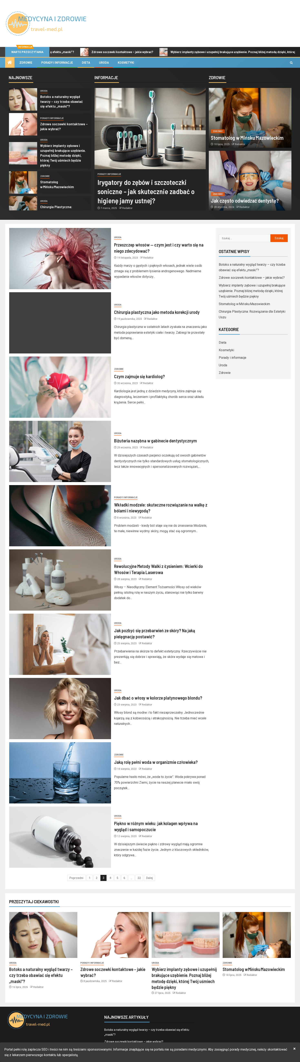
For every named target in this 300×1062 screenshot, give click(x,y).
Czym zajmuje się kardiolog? (139, 376)
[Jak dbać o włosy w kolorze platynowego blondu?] (60, 708)
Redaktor (127, 208)
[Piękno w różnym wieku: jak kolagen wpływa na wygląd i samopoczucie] (60, 837)
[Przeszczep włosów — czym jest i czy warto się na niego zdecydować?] (60, 258)
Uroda (104, 62)
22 (139, 878)
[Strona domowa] (10, 63)
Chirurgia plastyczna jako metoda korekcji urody (157, 312)
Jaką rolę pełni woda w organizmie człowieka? (156, 762)
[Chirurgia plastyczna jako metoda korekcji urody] (60, 322)
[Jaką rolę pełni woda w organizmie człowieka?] (60, 772)
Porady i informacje (57, 62)
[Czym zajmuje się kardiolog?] (60, 387)
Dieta (86, 62)
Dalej (149, 878)
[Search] (291, 63)
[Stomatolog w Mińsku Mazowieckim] (23, 182)
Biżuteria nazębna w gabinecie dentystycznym (155, 440)
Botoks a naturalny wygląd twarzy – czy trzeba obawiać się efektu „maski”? (61, 101)
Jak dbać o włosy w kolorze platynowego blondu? (158, 697)
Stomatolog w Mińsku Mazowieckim (57, 184)
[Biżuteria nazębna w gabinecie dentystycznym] (60, 451)
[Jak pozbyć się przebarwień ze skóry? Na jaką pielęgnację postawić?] (60, 644)
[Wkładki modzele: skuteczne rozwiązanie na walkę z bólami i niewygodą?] (60, 515)
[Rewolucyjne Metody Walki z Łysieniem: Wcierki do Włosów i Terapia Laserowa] (60, 580)
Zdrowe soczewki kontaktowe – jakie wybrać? (75, 52)
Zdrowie (25, 62)
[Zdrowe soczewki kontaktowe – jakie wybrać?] (23, 124)
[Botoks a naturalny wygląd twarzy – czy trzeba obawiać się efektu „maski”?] (23, 99)
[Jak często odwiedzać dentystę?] (250, 181)
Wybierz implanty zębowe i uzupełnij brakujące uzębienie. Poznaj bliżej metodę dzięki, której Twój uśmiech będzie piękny (205, 52)
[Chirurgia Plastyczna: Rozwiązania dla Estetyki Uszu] (23, 207)
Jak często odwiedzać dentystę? (245, 200)
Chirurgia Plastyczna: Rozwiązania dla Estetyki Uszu (63, 209)
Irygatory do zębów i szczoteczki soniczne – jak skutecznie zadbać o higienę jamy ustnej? (146, 191)
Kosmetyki (126, 62)
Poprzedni (76, 878)
